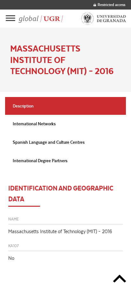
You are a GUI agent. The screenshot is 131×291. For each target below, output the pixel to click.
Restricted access (111, 4)
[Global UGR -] (40, 19)
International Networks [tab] (34, 123)
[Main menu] (10, 18)
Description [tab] (23, 105)
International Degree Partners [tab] (40, 160)
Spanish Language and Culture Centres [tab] (49, 142)
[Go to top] (119, 279)
